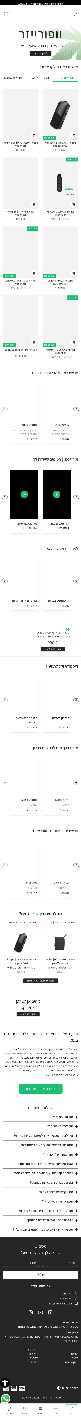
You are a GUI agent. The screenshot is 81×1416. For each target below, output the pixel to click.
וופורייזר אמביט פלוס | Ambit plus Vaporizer (21, 144)
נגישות (75, 1358)
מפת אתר (33, 1362)
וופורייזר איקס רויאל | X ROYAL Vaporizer (20, 282)
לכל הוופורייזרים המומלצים (40, 1089)
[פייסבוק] (50, 1313)
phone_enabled (75, 14)
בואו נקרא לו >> (53, 649)
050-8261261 (65, 1298)
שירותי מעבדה (31, 1349)
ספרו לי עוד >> (28, 1014)
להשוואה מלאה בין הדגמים (40, 980)
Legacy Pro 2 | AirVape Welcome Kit (60, 282)
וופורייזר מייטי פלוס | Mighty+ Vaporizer (60, 351)
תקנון (75, 1349)
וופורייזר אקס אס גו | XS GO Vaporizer (60, 213)
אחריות (74, 1353)
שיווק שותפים (71, 1362)
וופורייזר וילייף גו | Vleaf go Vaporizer (20, 213)
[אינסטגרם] (30, 1313)
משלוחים (33, 1353)
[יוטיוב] (40, 1313)
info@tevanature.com (61, 1303)
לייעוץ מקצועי (40, 53)
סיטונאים (34, 1358)
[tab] (65, 77)
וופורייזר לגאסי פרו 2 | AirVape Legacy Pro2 (60, 144)
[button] (5, 1383)
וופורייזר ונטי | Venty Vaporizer (21, 349)
